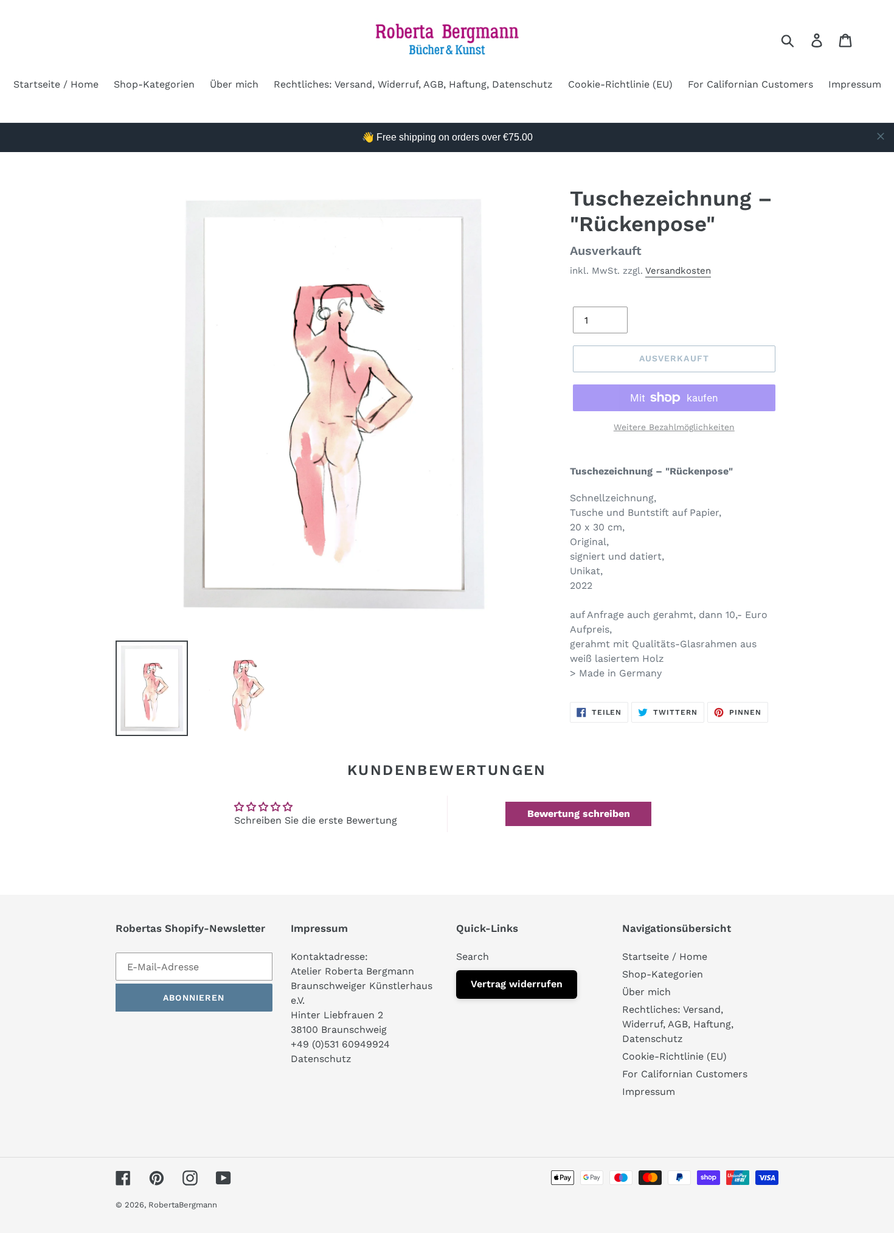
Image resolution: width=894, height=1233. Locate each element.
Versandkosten (678, 270)
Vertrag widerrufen (517, 984)
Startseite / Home (664, 956)
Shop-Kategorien (662, 974)
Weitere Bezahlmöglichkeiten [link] (674, 427)
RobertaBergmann (182, 1204)
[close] (881, 136)
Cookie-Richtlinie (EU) (674, 1056)
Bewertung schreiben (578, 813)
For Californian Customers (684, 1074)
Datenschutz (321, 1059)
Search (472, 956)
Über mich (646, 992)
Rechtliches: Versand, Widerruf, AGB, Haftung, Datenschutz (677, 1024)
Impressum (648, 1091)
